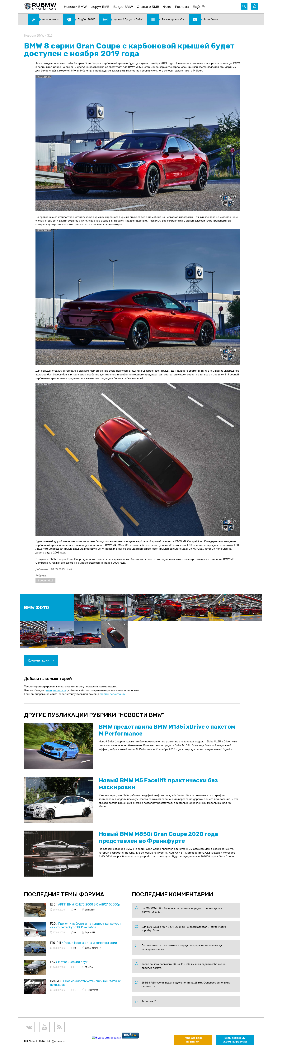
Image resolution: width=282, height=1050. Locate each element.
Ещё (196, 7)
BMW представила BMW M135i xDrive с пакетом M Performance (167, 730)
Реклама (182, 7)
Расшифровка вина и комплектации (90, 943)
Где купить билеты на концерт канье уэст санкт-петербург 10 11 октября (85, 925)
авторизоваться (56, 690)
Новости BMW (75, 7)
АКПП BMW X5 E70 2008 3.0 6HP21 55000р (89, 904)
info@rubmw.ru (56, 1041)
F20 (53, 923)
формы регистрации (112, 693)
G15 (50, 35)
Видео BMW (123, 7)
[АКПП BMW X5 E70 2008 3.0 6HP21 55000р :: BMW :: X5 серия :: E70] (35, 911)
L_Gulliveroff (91, 990)
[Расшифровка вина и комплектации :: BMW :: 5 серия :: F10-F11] (35, 949)
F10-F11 (55, 943)
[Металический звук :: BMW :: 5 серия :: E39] (35, 968)
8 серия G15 (45, 580)
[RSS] (59, 1027)
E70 (52, 904)
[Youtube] (44, 1027)
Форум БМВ (100, 7)
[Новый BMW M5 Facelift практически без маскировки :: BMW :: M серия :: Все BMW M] (58, 800)
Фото (167, 7)
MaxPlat (88, 967)
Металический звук (72, 962)
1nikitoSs (89, 909)
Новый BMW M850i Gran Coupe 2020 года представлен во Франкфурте (158, 837)
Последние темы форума (64, 894)
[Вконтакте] (29, 1027)
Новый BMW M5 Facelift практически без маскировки (158, 784)
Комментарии (39, 660)
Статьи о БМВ (148, 7)
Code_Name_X (92, 948)
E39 (52, 962)
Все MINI (56, 981)
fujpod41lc (90, 932)
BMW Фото (36, 607)
